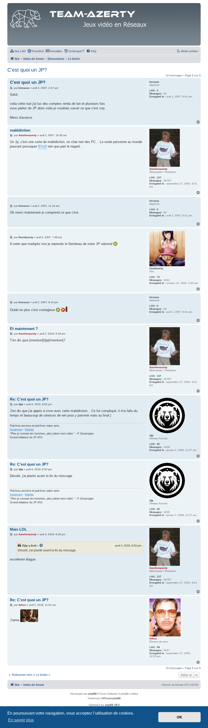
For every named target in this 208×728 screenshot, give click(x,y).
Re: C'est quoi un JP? (29, 399)
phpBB (92, 693)
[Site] (80, 17)
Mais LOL (18, 529)
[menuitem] (18, 51)
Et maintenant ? (24, 328)
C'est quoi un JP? (27, 70)
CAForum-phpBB (111, 698)
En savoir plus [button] (21, 720)
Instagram (16, 429)
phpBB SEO (112, 704)
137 (159, 177)
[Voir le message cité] (41, 545)
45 (158, 444)
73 (158, 277)
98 (158, 647)
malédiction (20, 130)
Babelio (29, 429)
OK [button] (179, 717)
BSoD (42, 146)
